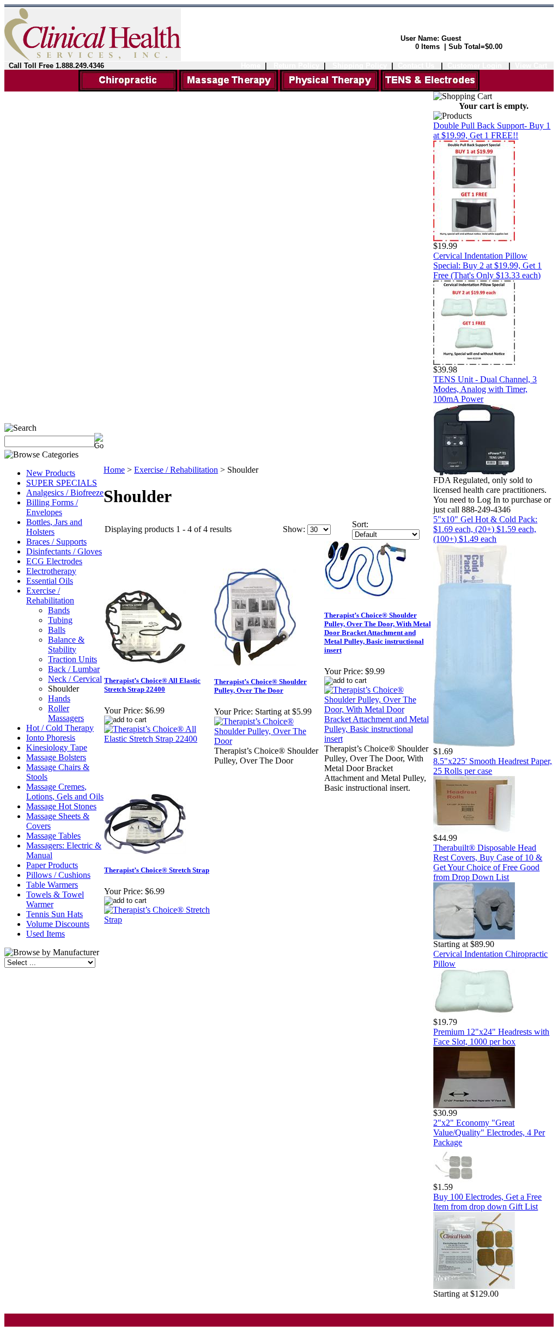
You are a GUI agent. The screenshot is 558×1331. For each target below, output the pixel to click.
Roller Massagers (66, 713)
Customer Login (475, 66)
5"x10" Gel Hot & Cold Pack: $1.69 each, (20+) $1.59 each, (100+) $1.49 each (485, 529)
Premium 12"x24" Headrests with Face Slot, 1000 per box (491, 1036)
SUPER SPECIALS (61, 482)
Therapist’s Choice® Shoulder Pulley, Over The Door (260, 685)
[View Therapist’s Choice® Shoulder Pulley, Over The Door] (268, 741)
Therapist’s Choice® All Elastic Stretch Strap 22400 (152, 684)
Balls (56, 629)
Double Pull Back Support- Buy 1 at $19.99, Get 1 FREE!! (491, 130)
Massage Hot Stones (61, 806)
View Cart (531, 66)
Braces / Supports (56, 541)
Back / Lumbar (74, 669)
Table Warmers (52, 884)
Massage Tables (53, 835)
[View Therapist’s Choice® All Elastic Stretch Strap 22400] (158, 738)
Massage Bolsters (56, 757)
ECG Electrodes (54, 561)
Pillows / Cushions (58, 875)
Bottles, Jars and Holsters (54, 526)
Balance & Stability (66, 644)
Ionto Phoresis (50, 737)
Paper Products (52, 865)
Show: (294, 529)
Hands (59, 698)
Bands (59, 610)
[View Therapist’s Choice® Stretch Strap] (158, 919)
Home (250, 66)
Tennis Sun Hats (54, 914)
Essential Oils (49, 580)
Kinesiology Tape (56, 747)
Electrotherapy (51, 571)
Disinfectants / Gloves (64, 551)
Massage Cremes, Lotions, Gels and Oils (65, 791)
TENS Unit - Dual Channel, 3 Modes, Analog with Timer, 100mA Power (485, 389)
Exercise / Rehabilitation (50, 595)
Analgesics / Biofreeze (65, 492)
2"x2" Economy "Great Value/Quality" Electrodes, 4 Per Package (489, 1132)
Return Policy (296, 66)
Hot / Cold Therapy (60, 727)
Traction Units (72, 659)
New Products (50, 473)
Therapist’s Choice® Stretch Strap (156, 870)
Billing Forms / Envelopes (52, 507)
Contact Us (416, 66)
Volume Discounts (57, 924)
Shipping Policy (359, 66)
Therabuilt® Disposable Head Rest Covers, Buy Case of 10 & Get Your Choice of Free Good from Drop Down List (487, 862)
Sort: (360, 524)
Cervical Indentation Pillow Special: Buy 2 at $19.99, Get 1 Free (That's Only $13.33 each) (487, 265)
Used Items (45, 933)
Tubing (60, 620)
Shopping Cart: (385, 46)
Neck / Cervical (75, 678)
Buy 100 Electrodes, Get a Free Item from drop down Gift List (487, 1201)
